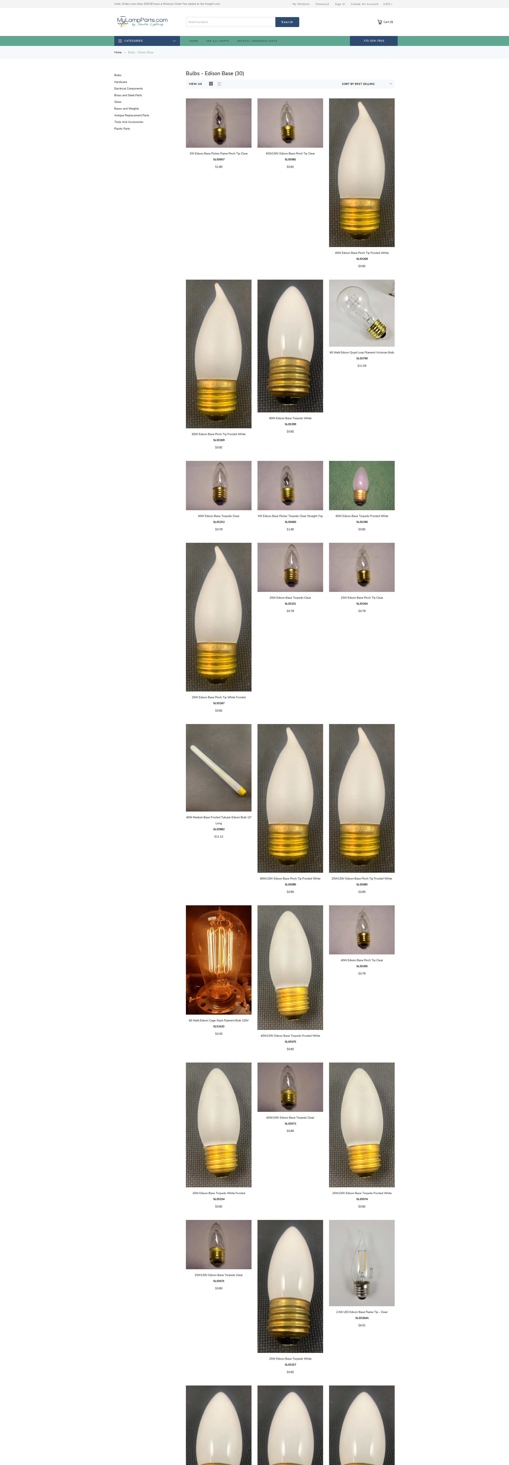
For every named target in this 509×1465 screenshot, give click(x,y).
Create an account (365, 4)
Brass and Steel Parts (128, 95)
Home (118, 52)
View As (195, 84)
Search (287, 22)
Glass (117, 102)
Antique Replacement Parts (131, 115)
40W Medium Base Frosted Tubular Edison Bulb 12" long (219, 823)
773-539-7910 (373, 41)
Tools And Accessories (128, 122)
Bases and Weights (126, 109)
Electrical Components (128, 88)
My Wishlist (301, 4)
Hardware (120, 82)
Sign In (340, 4)
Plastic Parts (122, 129)
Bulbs (117, 75)
